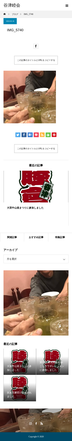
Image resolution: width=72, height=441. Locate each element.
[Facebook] (36, 423)
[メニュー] (67, 5)
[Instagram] (30, 423)
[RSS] (41, 423)
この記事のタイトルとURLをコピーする (36, 60)
